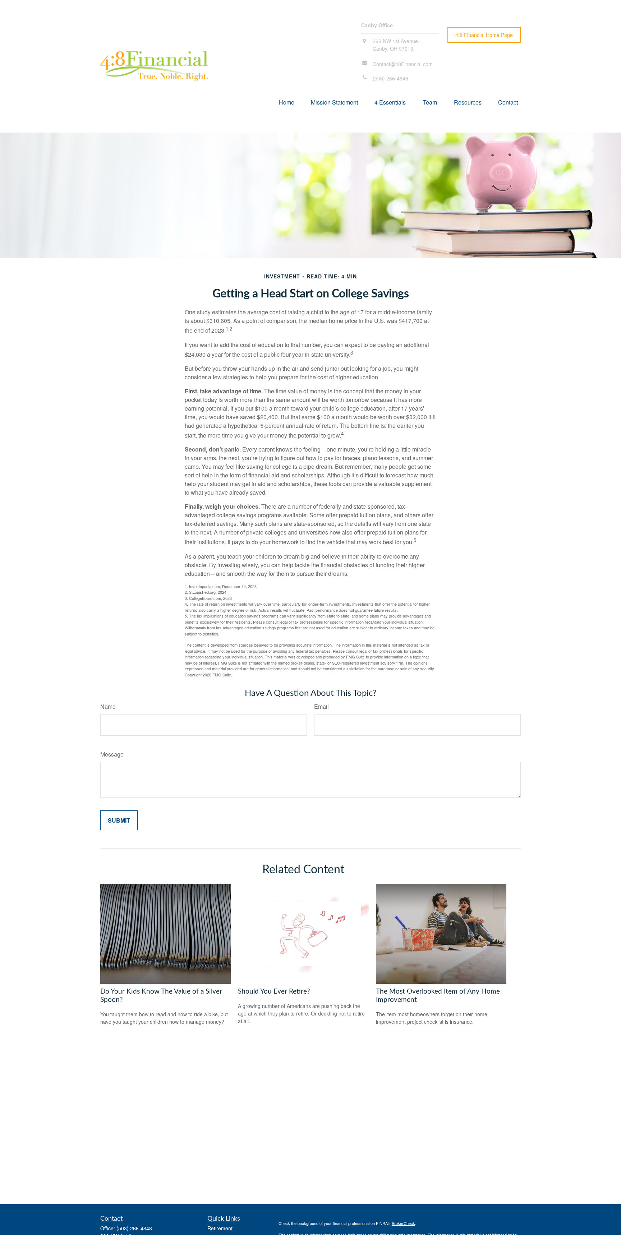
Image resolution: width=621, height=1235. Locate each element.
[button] (286, 101)
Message (112, 754)
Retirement (220, 1228)
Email (321, 706)
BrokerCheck (403, 1223)
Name (108, 706)
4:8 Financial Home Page (484, 34)
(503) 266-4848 (134, 1228)
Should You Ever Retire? (274, 991)
